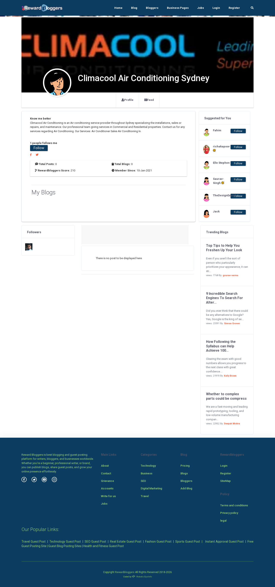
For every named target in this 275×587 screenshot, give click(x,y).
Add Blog (186, 488)
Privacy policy (229, 512)
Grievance (107, 481)
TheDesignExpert (221, 195)
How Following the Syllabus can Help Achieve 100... (221, 346)
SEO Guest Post (95, 541)
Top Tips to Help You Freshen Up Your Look (224, 248)
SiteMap (225, 481)
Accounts (107, 488)
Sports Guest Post (187, 541)
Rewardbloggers (124, 572)
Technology (148, 465)
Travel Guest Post (33, 541)
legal (223, 520)
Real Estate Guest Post (125, 541)
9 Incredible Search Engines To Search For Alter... (224, 298)
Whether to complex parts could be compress (226, 396)
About (105, 465)
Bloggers (152, 7)
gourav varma (230, 275)
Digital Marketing (151, 488)
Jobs (200, 7)
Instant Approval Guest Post (224, 541)
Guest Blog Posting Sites (64, 546)
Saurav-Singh (218, 181)
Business (146, 473)
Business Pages (178, 7)
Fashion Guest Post (158, 541)
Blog (134, 7)
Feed (150, 99)
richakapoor (221, 146)
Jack (216, 211)
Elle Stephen (221, 162)
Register (234, 7)
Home (118, 7)
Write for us (108, 496)
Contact (106, 473)
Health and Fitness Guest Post (103, 546)
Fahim (217, 130)
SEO (143, 481)
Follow (39, 148)
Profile (128, 99)
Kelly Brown (230, 375)
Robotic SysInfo (144, 576)
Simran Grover (232, 323)
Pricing (185, 465)
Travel (145, 496)
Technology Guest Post (65, 541)
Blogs (184, 473)
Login (216, 7)
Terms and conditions (234, 505)
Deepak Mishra (232, 423)
